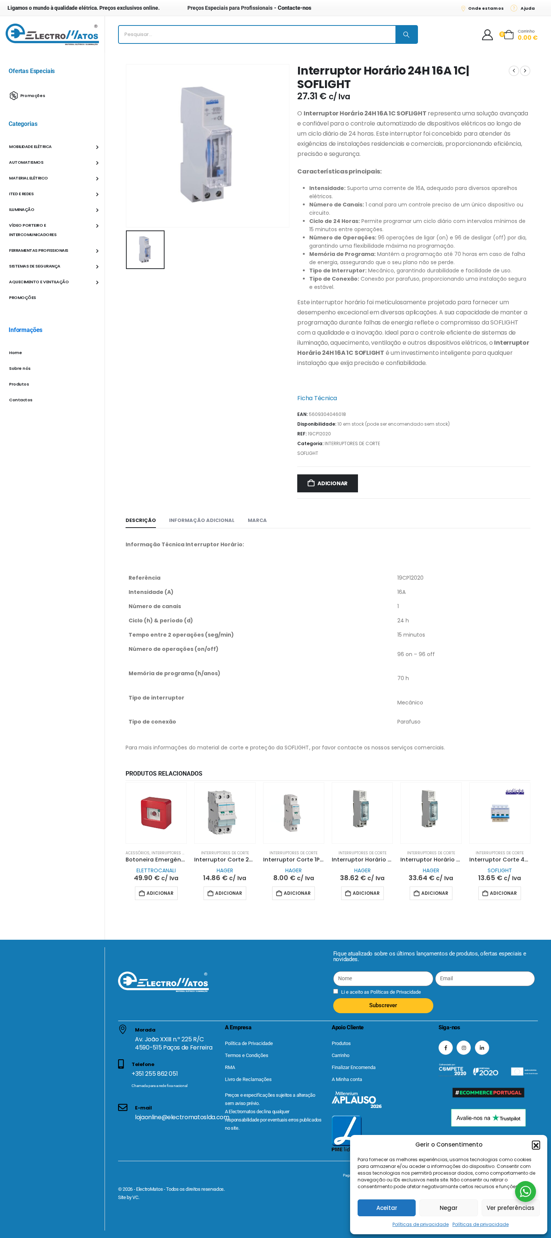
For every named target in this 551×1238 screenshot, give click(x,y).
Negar (449, 1208)
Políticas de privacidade (420, 1224)
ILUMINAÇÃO (21, 209)
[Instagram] (464, 1048)
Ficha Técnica (317, 398)
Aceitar (386, 1208)
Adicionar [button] (160, 893)
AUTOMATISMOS (26, 162)
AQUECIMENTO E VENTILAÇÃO (39, 282)
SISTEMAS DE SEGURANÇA (34, 266)
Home (15, 353)
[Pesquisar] (406, 34)
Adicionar (332, 483)
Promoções (32, 95)
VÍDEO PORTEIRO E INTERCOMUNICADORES (32, 230)
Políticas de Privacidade (395, 992)
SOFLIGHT (307, 453)
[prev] (514, 71)
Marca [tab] (257, 520)
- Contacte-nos (249, 7)
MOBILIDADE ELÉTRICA (30, 147)
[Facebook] (446, 1048)
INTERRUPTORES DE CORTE (352, 443)
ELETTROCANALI (156, 870)
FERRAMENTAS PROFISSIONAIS (38, 250)
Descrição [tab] (141, 520)
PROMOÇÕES (22, 298)
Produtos (19, 384)
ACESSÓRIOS (138, 853)
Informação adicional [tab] (202, 520)
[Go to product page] (156, 813)
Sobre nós (20, 368)
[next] (525, 71)
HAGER (225, 870)
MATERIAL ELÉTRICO (28, 178)
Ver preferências (511, 1208)
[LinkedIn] (482, 1048)
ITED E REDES (21, 194)
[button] (536, 1144)
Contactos (21, 400)
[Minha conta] (487, 34)
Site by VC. (128, 1197)
